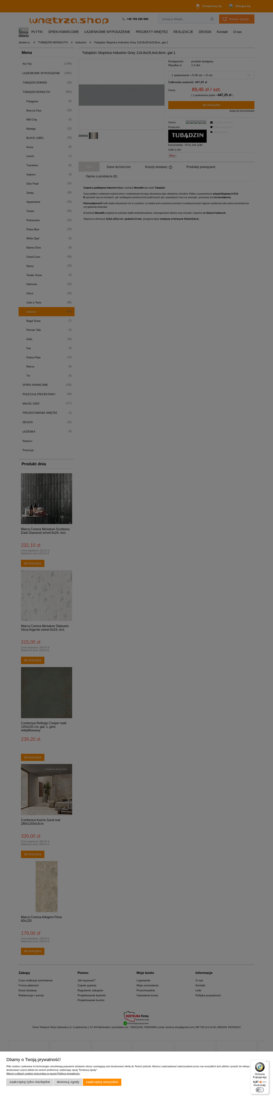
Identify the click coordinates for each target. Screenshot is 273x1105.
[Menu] (266, 1062)
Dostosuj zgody (68, 1082)
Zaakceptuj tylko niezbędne (29, 1082)
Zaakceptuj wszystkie (102, 1082)
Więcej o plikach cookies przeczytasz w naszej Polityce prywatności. (43, 1073)
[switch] (260, 1089)
